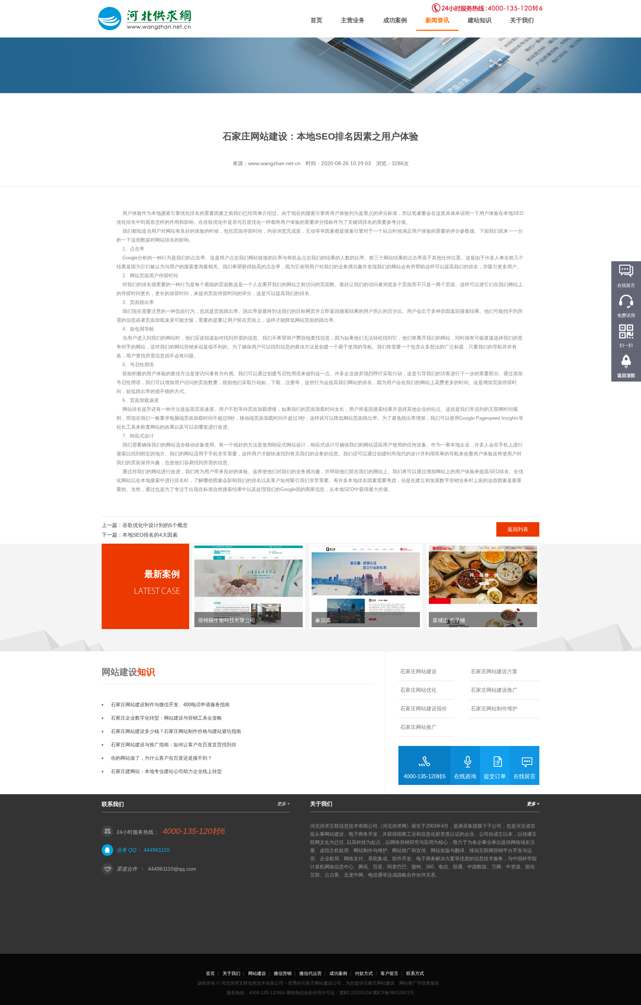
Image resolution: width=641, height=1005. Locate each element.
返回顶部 (626, 375)
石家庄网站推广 (418, 727)
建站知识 (480, 20)
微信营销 (283, 973)
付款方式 (364, 973)
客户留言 (389, 973)
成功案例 (395, 20)
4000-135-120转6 (425, 776)
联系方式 (415, 973)
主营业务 (353, 20)
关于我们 (522, 20)
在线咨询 (465, 776)
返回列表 (517, 529)
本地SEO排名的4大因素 (150, 535)
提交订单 (495, 776)
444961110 (157, 850)
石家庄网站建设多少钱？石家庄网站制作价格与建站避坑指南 (176, 731)
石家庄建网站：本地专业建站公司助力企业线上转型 (166, 771)
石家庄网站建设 (418, 671)
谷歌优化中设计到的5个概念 (155, 525)
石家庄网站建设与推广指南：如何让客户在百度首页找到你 (173, 744)
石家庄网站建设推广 (494, 690)
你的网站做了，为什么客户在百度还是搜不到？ (161, 758)
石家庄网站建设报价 (423, 708)
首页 (316, 20)
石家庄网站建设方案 (494, 671)
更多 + (283, 803)
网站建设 (257, 973)
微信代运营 (310, 973)
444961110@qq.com (172, 869)
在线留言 (524, 776)
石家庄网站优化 (418, 690)
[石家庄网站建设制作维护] (146, 19)
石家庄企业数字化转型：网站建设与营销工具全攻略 (166, 718)
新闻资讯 (437, 20)
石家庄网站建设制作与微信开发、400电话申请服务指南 (170, 704)
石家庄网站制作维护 (494, 708)
